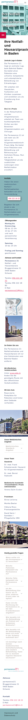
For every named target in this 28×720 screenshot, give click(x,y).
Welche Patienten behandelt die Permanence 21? (12, 570)
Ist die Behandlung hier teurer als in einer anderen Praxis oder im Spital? (13, 593)
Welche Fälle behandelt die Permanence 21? (12, 581)
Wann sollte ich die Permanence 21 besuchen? (13, 559)
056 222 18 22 (14, 198)
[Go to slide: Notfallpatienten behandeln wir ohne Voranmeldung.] (15, 33)
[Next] (26, 20)
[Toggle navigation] (25, 2)
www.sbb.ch (15, 373)
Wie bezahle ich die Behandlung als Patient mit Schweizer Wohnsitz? (13, 621)
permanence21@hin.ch (15, 290)
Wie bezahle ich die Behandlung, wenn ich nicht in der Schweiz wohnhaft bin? (13, 633)
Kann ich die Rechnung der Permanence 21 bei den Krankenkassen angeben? (13, 608)
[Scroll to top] (24, 716)
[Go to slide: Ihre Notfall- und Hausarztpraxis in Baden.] (13, 33)
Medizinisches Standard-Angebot (12, 448)
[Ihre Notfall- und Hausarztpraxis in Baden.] (12, 2)
